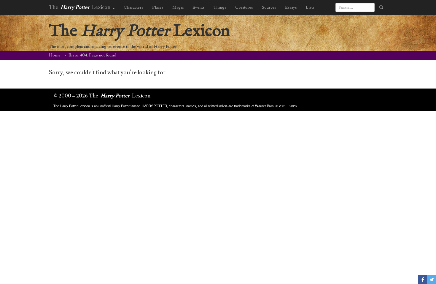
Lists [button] (310, 7)
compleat (75, 46)
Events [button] (198, 7)
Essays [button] (291, 7)
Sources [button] (269, 7)
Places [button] (157, 7)
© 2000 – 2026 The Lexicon (102, 95)
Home (55, 55)
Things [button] (220, 7)
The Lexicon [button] (80, 7)
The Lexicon (139, 31)
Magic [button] (178, 7)
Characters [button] (133, 7)
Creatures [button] (244, 7)
